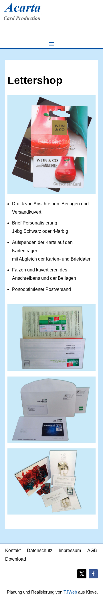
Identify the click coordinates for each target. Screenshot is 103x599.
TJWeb (70, 592)
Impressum (70, 551)
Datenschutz (39, 551)
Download (15, 559)
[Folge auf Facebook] (93, 573)
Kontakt (13, 551)
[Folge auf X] (81, 573)
